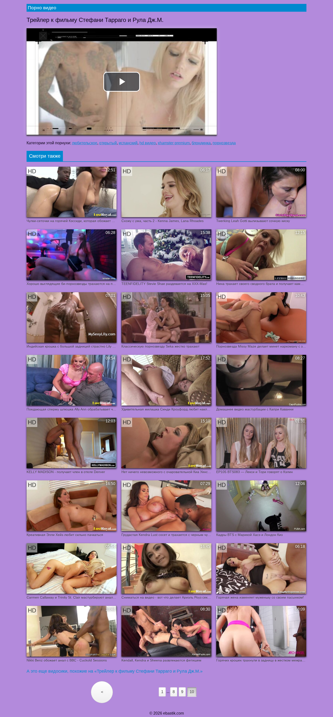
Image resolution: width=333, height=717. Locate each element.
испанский (128, 143)
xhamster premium (174, 143)
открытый (108, 143)
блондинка (201, 143)
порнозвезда (224, 143)
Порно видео (42, 7)
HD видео (147, 143)
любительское (84, 143)
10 (192, 692)
